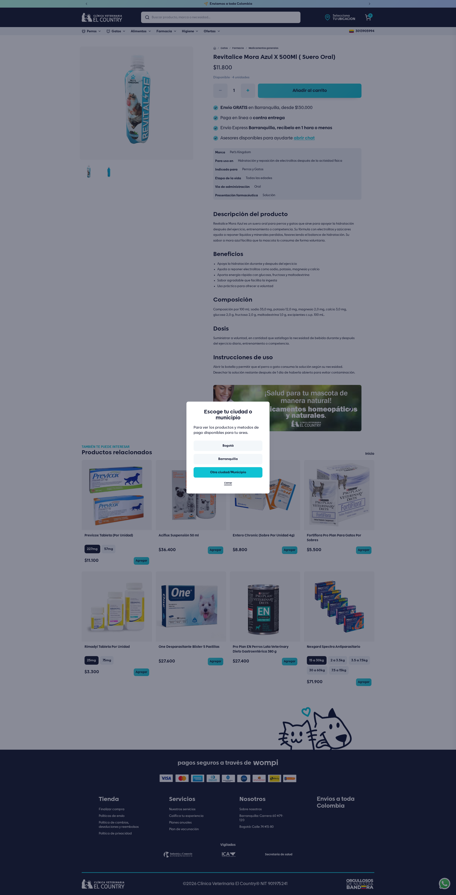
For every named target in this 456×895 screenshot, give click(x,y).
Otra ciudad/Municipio (228, 472)
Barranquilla (228, 459)
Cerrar (228, 483)
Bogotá (228, 445)
